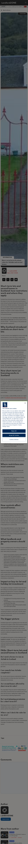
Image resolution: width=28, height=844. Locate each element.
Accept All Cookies (14, 435)
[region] (14, 422)
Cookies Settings (14, 439)
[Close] (25, 403)
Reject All (14, 431)
